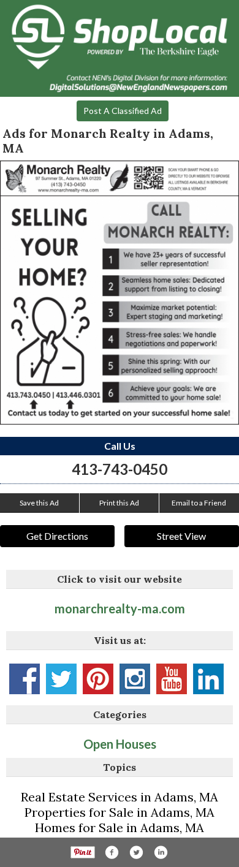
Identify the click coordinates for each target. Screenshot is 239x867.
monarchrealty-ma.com (120, 608)
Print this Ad (119, 502)
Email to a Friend (199, 502)
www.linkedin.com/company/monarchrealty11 (208, 679)
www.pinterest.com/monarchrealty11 (98, 679)
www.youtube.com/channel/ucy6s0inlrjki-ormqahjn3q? (171, 679)
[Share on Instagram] (161, 852)
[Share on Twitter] (136, 852)
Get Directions (57, 536)
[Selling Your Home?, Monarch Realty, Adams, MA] (119, 293)
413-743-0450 (119, 469)
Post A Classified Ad (122, 110)
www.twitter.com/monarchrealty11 (61, 679)
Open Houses (119, 743)
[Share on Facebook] (112, 852)
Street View (181, 536)
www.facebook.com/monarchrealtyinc (24, 679)
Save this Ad (39, 502)
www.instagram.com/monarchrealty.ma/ (135, 679)
